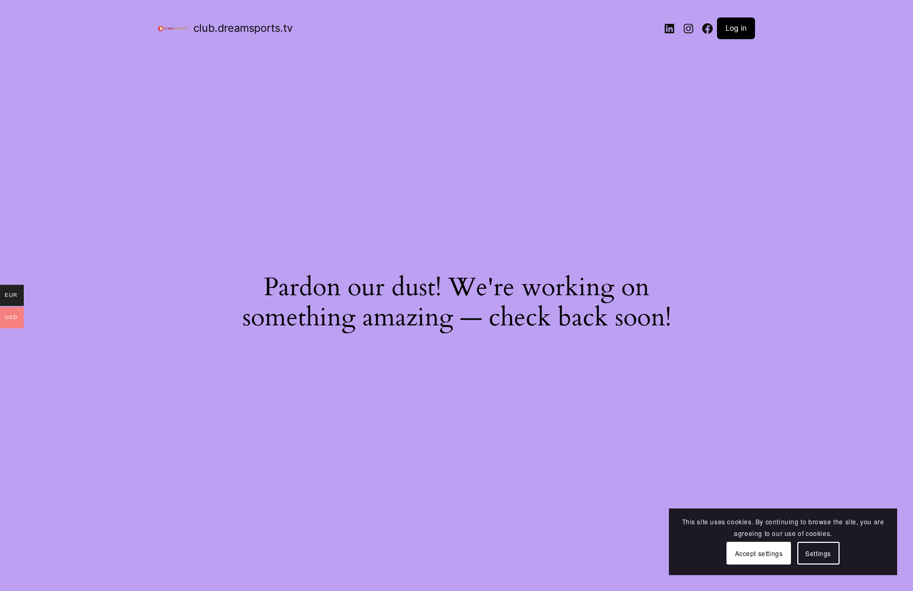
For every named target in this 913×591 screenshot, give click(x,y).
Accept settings (759, 553)
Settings (818, 553)
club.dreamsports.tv (243, 28)
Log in (736, 27)
